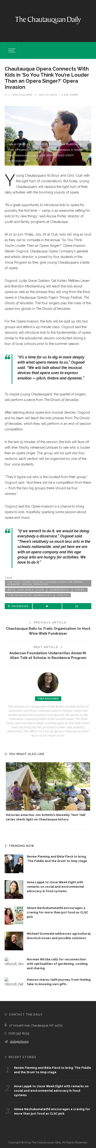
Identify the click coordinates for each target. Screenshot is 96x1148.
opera (80, 589)
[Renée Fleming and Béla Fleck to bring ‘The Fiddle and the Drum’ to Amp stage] (14, 863)
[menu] (11, 50)
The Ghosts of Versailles (29, 595)
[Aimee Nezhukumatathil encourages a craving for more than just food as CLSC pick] (14, 915)
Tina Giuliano (22, 94)
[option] (48, 792)
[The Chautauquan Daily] (48, 20)
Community (59, 589)
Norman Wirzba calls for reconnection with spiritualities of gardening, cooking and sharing (57, 964)
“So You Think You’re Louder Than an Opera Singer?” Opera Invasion (45, 583)
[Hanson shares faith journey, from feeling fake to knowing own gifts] (14, 982)
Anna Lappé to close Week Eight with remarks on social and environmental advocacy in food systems (55, 886)
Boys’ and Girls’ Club (26, 589)
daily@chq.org (19, 1041)
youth (62, 595)
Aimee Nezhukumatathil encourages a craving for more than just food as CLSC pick (57, 912)
